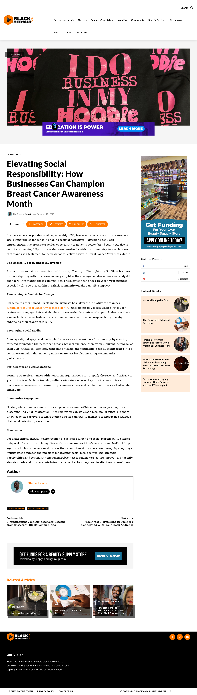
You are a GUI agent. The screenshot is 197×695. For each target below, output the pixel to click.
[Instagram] (180, 637)
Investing (60, 604)
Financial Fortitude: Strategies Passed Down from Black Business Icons (112, 610)
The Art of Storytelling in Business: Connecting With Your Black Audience (107, 523)
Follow (184, 272)
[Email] (53, 491)
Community (14, 54)
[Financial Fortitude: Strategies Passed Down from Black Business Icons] (181, 344)
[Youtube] (187, 637)
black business (16, 508)
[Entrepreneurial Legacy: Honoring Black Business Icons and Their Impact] (181, 383)
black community (37, 508)
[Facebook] (172, 637)
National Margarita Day (23, 613)
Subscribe (183, 279)
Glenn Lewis (24, 214)
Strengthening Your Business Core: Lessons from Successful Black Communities (36, 523)
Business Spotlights (108, 601)
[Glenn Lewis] (10, 214)
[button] (187, 8)
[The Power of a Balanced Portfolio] (70, 600)
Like (186, 266)
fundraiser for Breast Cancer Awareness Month (37, 307)
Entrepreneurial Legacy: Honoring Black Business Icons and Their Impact (156, 382)
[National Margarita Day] (27, 600)
